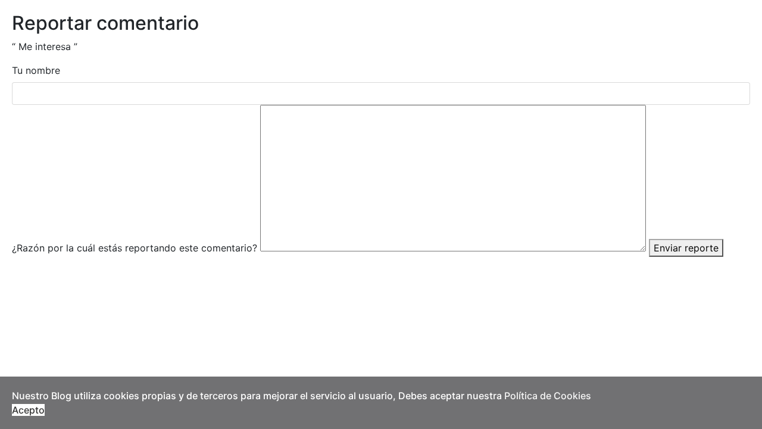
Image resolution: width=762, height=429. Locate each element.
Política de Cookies (547, 396)
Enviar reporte (686, 248)
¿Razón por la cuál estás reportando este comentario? (134, 248)
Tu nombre (36, 70)
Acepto (28, 410)
